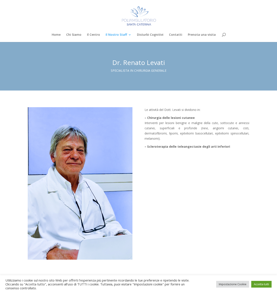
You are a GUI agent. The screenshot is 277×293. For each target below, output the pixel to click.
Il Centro (93, 35)
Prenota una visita (202, 35)
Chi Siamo (73, 35)
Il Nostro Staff (116, 35)
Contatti (175, 35)
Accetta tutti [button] (261, 284)
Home (56, 35)
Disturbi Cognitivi (150, 35)
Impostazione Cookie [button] (232, 284)
